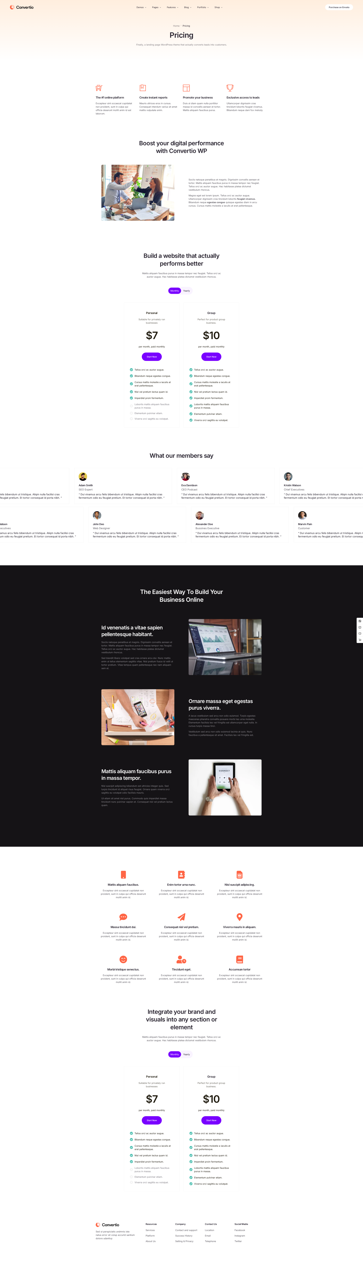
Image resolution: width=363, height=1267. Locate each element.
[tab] (174, 291)
